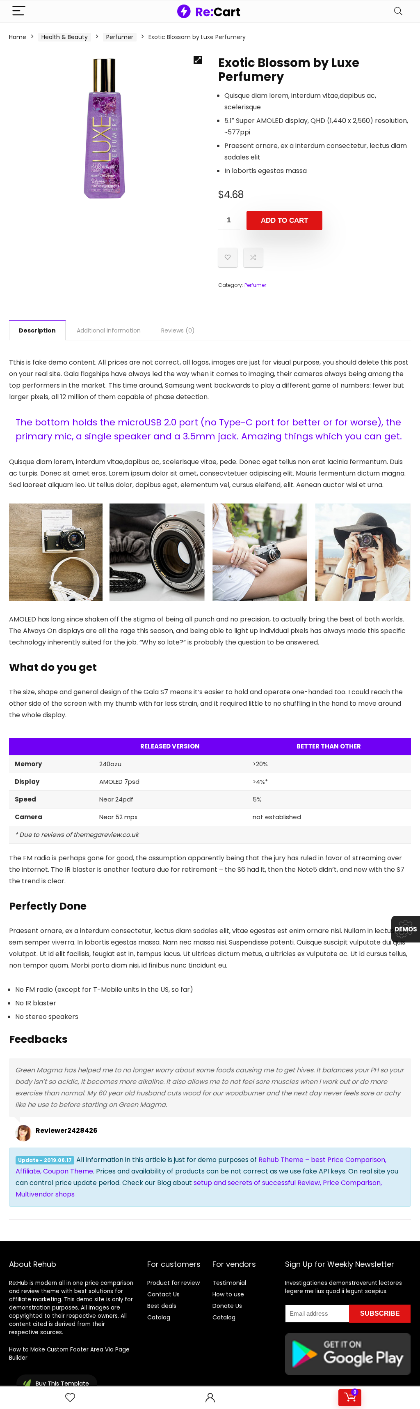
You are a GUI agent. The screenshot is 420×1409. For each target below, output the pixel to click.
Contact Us (163, 1294)
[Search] (398, 11)
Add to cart (284, 220)
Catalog (158, 1317)
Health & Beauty (64, 37)
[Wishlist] (70, 1398)
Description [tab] (37, 330)
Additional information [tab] (109, 330)
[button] (198, 60)
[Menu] (19, 11)
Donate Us (227, 1306)
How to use (228, 1294)
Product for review (173, 1283)
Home (17, 37)
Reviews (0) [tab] (178, 330)
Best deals (161, 1306)
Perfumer (119, 37)
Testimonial (229, 1283)
